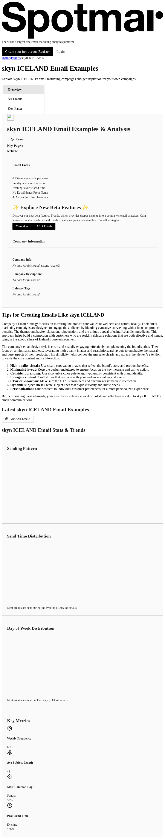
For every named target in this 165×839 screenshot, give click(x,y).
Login (61, 51)
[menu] (23, 99)
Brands (16, 58)
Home (6, 58)
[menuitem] (23, 89)
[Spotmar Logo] (82, 37)
